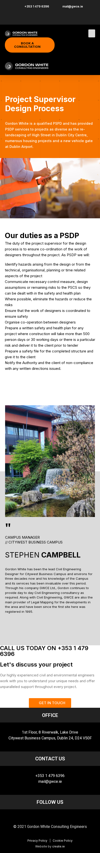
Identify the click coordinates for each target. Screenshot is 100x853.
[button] (91, 33)
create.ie (58, 846)
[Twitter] (59, 817)
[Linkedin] (50, 817)
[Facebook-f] (41, 817)
